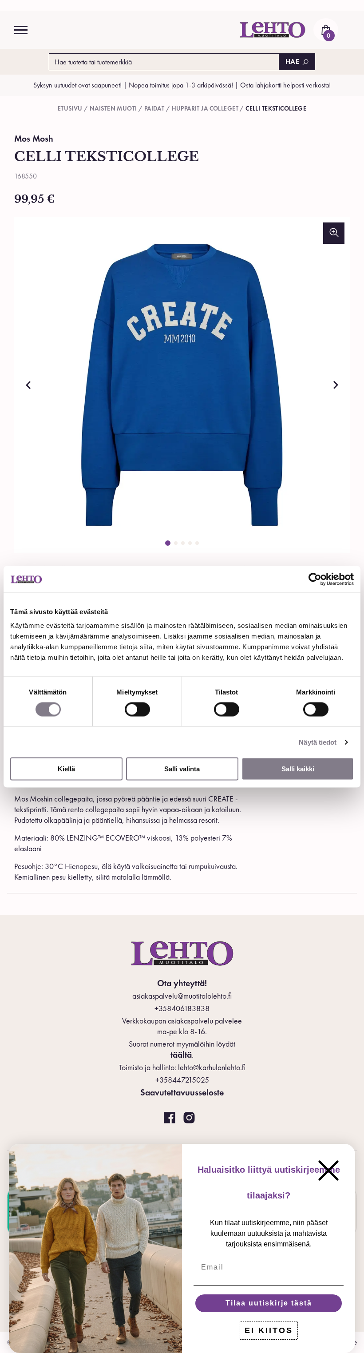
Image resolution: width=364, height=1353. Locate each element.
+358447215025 (182, 1080)
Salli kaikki (297, 769)
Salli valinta (182, 769)
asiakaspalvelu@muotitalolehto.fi (182, 996)
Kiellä (66, 769)
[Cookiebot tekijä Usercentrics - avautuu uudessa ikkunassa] (315, 579)
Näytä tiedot (317, 742)
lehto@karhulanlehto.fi (211, 1067)
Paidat (154, 108)
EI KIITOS (269, 1330)
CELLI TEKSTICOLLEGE (275, 108)
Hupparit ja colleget (205, 108)
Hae (292, 61)
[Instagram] (189, 1118)
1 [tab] (167, 543)
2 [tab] (176, 543)
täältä (181, 1054)
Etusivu (70, 108)
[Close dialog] (328, 1170)
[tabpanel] (182, 385)
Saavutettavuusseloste (182, 1092)
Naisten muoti (113, 108)
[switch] (137, 709)
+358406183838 (182, 1008)
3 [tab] (183, 543)
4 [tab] (190, 543)
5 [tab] (197, 543)
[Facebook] (169, 1118)
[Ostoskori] (325, 29)
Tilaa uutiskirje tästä (269, 1303)
